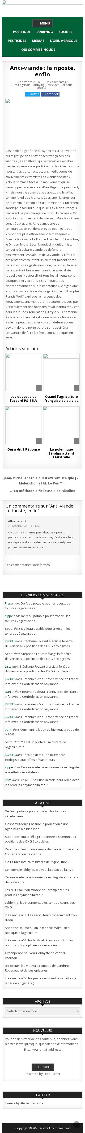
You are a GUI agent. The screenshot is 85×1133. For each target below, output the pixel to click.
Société (65, 31)
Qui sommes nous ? (38, 49)
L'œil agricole (21, 85)
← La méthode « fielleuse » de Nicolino (42, 490)
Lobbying (44, 31)
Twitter (34, 94)
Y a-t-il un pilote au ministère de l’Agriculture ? (37, 862)
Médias (38, 40)
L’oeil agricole (63, 40)
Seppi (9, 628)
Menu (45, 23)
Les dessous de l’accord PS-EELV (23, 398)
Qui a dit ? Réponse (23, 449)
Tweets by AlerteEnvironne (24, 1103)
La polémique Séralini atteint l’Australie (61, 453)
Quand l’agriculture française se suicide (61, 398)
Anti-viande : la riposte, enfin (42, 71)
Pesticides (17, 40)
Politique (22, 31)
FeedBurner (51, 1074)
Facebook (52, 94)
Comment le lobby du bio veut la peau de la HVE (39, 869)
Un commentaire (57, 82)
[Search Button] (62, 49)
